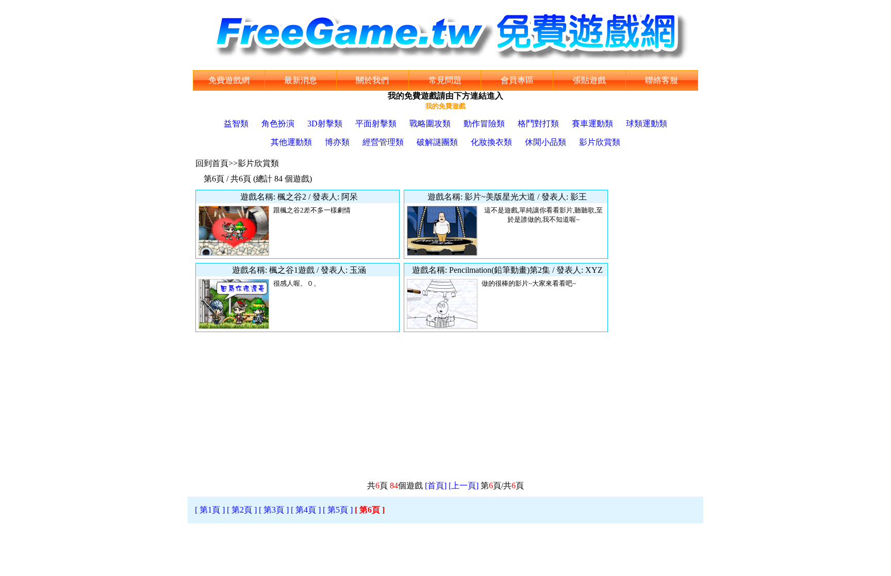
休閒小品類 (545, 142)
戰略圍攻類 (430, 123)
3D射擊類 (324, 123)
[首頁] (436, 485)
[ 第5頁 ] (338, 509)
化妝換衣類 (491, 142)
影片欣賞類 (599, 142)
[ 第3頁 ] (274, 509)
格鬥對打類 (538, 123)
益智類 (236, 123)
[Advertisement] (657, 320)
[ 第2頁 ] (242, 509)
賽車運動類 (592, 123)
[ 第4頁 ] (306, 509)
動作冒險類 (484, 123)
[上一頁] (463, 485)
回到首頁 (211, 163)
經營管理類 (383, 142)
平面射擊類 (376, 123)
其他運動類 (291, 142)
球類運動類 (646, 123)
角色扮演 (277, 123)
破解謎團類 (437, 142)
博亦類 (337, 142)
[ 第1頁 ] (210, 509)
